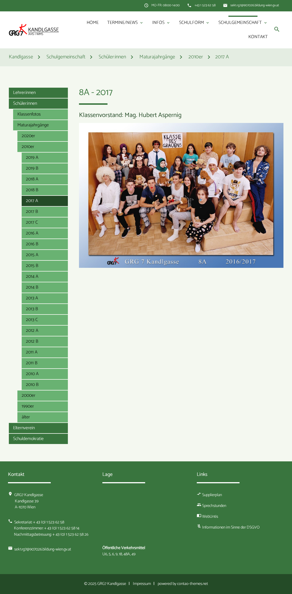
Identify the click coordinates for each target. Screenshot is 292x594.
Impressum (142, 583)
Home (93, 22)
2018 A (32, 179)
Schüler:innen (25, 103)
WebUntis (210, 516)
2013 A (32, 298)
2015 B (32, 266)
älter (26, 417)
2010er (28, 147)
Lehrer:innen (24, 92)
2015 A (32, 255)
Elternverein (24, 428)
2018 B (32, 190)
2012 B (32, 341)
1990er (28, 406)
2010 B (32, 385)
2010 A (32, 374)
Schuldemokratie (28, 439)
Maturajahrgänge (33, 125)
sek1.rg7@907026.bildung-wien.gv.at (254, 5)
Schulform (194, 22)
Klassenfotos (29, 114)
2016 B (32, 244)
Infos (161, 22)
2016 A (32, 233)
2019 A (32, 157)
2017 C (32, 222)
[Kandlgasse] (34, 29)
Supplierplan (212, 495)
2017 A (222, 57)
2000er (28, 395)
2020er (28, 136)
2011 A (31, 352)
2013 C (32, 320)
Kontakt (258, 37)
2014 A (32, 276)
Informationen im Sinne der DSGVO (230, 527)
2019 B (32, 168)
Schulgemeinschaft (243, 22)
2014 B (32, 287)
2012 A (32, 330)
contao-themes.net (192, 583)
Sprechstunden (214, 505)
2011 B (31, 363)
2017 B (32, 211)
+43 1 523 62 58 (205, 5)
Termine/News (125, 22)
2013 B (32, 309)
